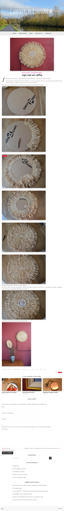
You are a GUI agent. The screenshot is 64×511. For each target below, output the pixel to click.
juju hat (32, 369)
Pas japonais (15, 466)
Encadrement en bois (28, 392)
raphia (44, 369)
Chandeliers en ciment (18, 471)
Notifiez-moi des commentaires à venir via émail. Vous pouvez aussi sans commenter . (31, 449)
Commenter (5, 429)
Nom (3, 407)
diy (29, 369)
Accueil (14, 33)
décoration (24, 369)
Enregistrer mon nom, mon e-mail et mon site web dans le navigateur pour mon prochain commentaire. (26, 426)
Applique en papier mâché (50, 392)
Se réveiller (48, 33)
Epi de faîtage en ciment (19, 468)
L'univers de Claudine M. (32, 11)
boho (9, 369)
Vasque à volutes (27, 494)
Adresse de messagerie (8, 413)
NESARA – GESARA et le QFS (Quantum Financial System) (32, 491)
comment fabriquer (16, 369)
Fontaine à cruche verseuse (19, 474)
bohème (4, 369)
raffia (40, 369)
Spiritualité (38, 33)
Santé (31, 33)
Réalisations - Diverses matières (32, 72)
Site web (4, 419)
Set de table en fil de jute (9, 392)
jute (37, 369)
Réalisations (22, 33)
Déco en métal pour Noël (19, 477)
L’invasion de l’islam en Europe (29, 499)
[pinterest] (2, 508)
